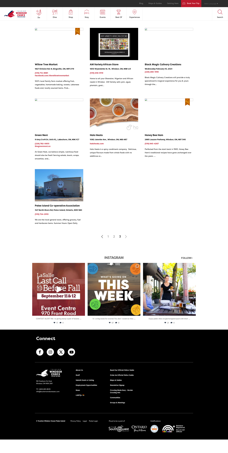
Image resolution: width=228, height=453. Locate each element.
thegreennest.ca (42, 146)
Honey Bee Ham (154, 135)
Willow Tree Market (46, 64)
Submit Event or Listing (85, 380)
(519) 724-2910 (42, 214)
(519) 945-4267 (152, 143)
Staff (78, 375)
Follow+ (187, 258)
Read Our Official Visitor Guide (122, 370)
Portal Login (93, 421)
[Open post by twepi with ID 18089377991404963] (58, 289)
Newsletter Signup (117, 385)
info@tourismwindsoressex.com (48, 391)
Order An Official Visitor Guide (122, 375)
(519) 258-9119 (96, 73)
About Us (79, 370)
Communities (115, 397)
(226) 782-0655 (42, 143)
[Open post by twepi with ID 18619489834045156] (169, 289)
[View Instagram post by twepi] (82, 312)
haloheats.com (97, 143)
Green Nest (41, 135)
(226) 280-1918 (152, 72)
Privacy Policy (75, 421)
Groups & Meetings (117, 402)
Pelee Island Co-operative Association (57, 205)
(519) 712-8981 (41, 73)
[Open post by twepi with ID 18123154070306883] (114, 289)
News (78, 390)
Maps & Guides (155, 3)
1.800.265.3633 (44, 389)
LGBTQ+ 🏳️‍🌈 (80, 395)
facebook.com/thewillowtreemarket (52, 75)
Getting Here (172, 3)
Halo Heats (96, 135)
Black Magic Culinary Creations (163, 64)
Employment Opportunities (86, 385)
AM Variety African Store (104, 64)
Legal (85, 421)
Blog (141, 3)
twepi (58, 265)
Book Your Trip (193, 3)
